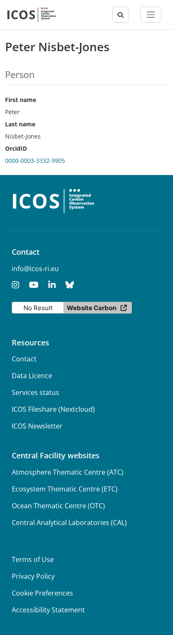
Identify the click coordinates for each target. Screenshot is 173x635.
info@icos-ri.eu (35, 268)
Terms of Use (33, 559)
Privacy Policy (33, 576)
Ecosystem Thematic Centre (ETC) (65, 489)
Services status (35, 392)
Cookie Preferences (42, 593)
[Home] (32, 14)
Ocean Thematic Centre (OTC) (58, 505)
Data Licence (32, 375)
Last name (20, 124)
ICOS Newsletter (37, 426)
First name (20, 100)
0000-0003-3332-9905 (35, 161)
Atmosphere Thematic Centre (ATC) (67, 472)
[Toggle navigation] (150, 15)
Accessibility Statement (48, 609)
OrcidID (16, 148)
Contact (24, 358)
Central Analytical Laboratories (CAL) (69, 522)
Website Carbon (91, 308)
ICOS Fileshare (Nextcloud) (53, 409)
